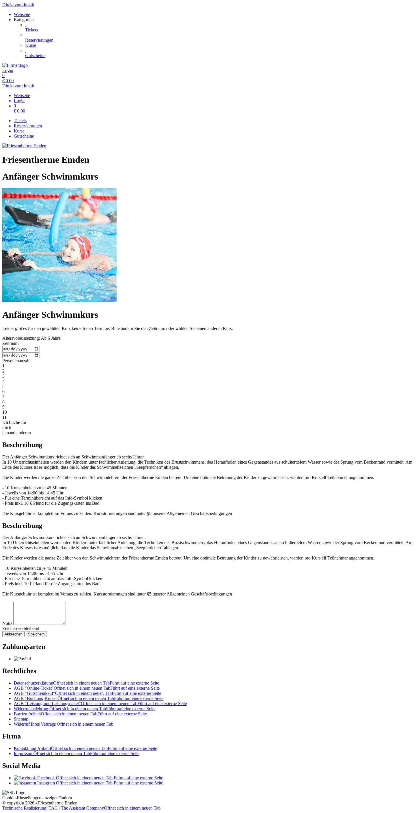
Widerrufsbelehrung (84, 708)
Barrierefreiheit (80, 713)
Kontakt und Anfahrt (85, 748)
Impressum (76, 753)
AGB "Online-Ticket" (87, 688)
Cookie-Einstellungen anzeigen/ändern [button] (37, 797)
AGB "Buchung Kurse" (88, 698)
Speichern (36, 634)
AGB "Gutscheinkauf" (87, 693)
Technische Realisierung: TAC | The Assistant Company (81, 808)
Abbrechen (13, 634)
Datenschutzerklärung (86, 683)
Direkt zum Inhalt (18, 4)
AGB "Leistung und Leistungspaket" (100, 703)
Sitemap (21, 719)
